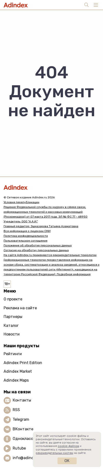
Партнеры (13, 316)
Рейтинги (13, 354)
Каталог (11, 325)
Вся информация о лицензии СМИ (27, 231)
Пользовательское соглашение (25, 240)
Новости (12, 334)
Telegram (21, 419)
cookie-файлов (68, 446)
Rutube (19, 448)
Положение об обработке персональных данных (38, 245)
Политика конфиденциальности (26, 236)
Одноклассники (27, 438)
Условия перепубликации (21, 202)
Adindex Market (18, 371)
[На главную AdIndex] (51, 187)
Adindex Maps (16, 380)
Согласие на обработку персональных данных (36, 250)
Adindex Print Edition (23, 362)
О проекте (13, 299)
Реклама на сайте (20, 308)
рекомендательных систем (54, 453)
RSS (16, 410)
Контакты (22, 400)
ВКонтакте (23, 429)
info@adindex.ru (28, 458)
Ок (66, 460)
